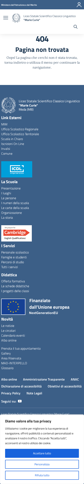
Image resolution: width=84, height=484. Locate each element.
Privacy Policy (10, 393)
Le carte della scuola (15, 207)
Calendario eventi (13, 335)
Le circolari (8, 330)
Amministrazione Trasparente (44, 379)
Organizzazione (11, 212)
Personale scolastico (15, 252)
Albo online (9, 340)
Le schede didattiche (15, 286)
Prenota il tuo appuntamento (21, 348)
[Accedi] (79, 4)
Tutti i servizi (9, 266)
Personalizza (42, 464)
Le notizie (7, 325)
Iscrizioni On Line (12, 143)
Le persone (8, 198)
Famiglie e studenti (14, 257)
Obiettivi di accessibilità (65, 386)
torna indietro (15, 62)
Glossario (7, 367)
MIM (4, 124)
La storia (7, 217)
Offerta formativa (13, 281)
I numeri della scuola (15, 202)
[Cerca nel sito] (75, 27)
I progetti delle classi (15, 290)
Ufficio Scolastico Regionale (19, 129)
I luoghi (6, 193)
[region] (42, 449)
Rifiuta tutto (42, 475)
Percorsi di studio (12, 262)
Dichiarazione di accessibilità (21, 386)
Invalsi (5, 148)
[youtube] (20, 401)
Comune (6, 153)
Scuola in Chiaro (12, 138)
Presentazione (11, 188)
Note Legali (34, 393)
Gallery (6, 353)
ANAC (75, 379)
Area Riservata (11, 358)
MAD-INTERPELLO (14, 363)
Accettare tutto (42, 453)
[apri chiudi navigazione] (5, 18)
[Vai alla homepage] (16, 18)
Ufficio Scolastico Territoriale (20, 134)
